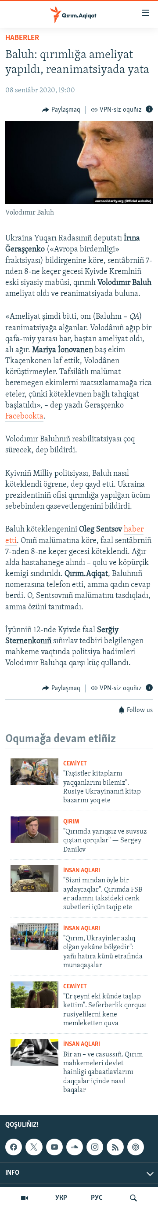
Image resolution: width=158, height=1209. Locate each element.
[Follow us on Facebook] (13, 1147)
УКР (61, 1198)
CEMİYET (75, 764)
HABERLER (22, 38)
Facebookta (24, 417)
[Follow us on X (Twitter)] (33, 1147)
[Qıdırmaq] (133, 1198)
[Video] (24, 1198)
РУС (97, 1198)
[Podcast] (135, 1147)
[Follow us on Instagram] (94, 1147)
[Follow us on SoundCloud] (74, 1147)
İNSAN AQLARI (81, 870)
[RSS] (115, 1147)
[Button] (61, 110)
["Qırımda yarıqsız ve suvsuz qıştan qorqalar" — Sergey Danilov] (34, 829)
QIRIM (71, 822)
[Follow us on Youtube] (54, 1147)
